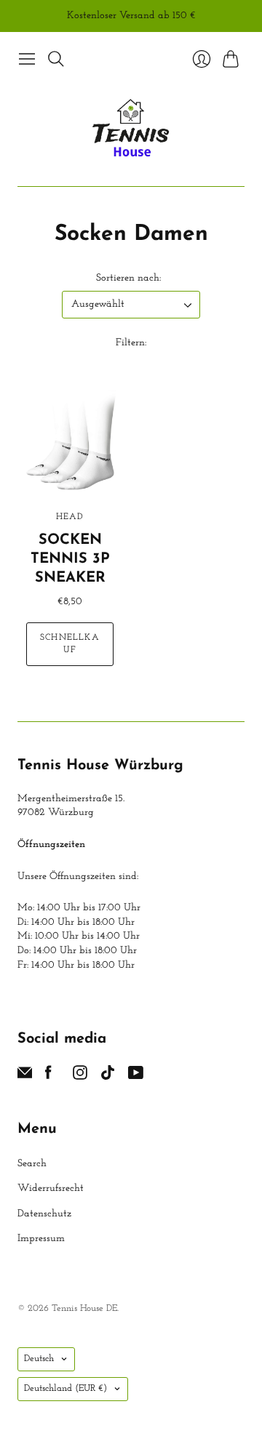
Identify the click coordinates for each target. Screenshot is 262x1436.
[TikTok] (107, 1077)
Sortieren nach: (128, 278)
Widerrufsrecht (50, 1188)
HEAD (70, 517)
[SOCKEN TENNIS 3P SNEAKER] (69, 442)
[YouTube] (135, 1077)
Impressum (41, 1238)
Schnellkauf (70, 643)
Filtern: (131, 342)
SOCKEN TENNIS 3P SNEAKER (70, 559)
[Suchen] (56, 59)
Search (32, 1163)
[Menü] (27, 59)
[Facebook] (48, 1077)
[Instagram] (80, 1077)
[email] (24, 1077)
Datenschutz (44, 1213)
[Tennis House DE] (131, 129)
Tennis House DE (84, 1308)
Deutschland (65, 1388)
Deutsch (39, 1358)
